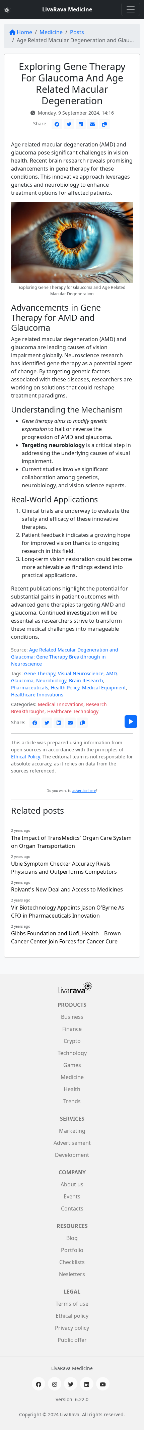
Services (72, 1118)
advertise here (84, 790)
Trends (72, 1101)
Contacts (72, 1208)
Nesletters (72, 1274)
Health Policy (65, 687)
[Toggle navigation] (130, 9)
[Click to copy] (104, 124)
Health (72, 1089)
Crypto (72, 1041)
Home (24, 32)
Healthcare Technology (72, 711)
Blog (72, 1238)
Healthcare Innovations (37, 694)
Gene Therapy (39, 673)
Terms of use (72, 1303)
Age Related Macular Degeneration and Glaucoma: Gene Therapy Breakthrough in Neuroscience (64, 656)
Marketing (72, 1130)
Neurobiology (51, 680)
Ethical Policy (25, 756)
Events (72, 1196)
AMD (111, 673)
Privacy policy (72, 1327)
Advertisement (72, 1142)
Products (72, 1004)
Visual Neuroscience (80, 673)
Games (72, 1065)
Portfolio (72, 1250)
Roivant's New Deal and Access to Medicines (67, 889)
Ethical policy (72, 1315)
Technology (72, 1053)
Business (72, 1016)
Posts (77, 32)
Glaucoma (22, 680)
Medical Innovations (60, 704)
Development (72, 1155)
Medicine (51, 32)
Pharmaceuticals (29, 687)
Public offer (72, 1340)
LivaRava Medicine (67, 9)
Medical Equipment (104, 687)
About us (72, 1184)
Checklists (72, 1262)
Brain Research (86, 680)
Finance (72, 1029)
